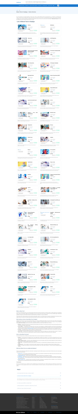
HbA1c (40, 397)
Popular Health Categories (33, 5)
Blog (53, 5)
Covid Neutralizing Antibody (54, 402)
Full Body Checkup (21, 5)
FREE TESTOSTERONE (42, 402)
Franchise (28, 412)
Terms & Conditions (59, 412)
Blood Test (40, 5)
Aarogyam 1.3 (33, 402)
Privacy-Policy (42, 412)
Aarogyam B (33, 398)
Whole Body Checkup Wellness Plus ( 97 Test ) (21, 402)
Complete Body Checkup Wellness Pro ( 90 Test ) (21, 401)
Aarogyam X (33, 406)
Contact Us (35, 412)
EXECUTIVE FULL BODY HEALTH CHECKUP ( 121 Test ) (22, 398)
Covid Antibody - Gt (53, 401)
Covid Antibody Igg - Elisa (54, 397)
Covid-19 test (50, 5)
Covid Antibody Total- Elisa (54, 398)
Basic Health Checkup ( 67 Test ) (20, 397)
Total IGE (41, 398)
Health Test (27, 5)
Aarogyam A (33, 397)
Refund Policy (50, 412)
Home (17, 10)
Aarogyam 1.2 (33, 401)
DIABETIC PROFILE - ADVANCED (43, 406)
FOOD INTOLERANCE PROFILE (54, 406)
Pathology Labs (44, 5)
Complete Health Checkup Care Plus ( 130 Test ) (21, 406)
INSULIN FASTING (42, 401)
